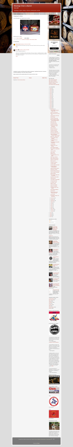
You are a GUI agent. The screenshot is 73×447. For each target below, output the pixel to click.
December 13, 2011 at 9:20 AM (24, 49)
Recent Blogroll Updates (54, 147)
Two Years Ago (53, 144)
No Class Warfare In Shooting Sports (54, 166)
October (52, 199)
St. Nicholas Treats (54, 182)
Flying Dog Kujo (53, 178)
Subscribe (54, 48)
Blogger (38, 443)
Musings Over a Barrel (23, 6)
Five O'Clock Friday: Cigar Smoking (56, 279)
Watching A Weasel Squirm (55, 168)
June (52, 204)
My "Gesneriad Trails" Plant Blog (54, 84)
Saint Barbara (53, 190)
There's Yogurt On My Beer (55, 172)
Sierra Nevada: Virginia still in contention (55, 175)
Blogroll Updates (53, 173)
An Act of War (53, 194)
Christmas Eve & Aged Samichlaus (54, 126)
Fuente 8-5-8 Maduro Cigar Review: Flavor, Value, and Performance (55, 228)
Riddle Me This (53, 153)
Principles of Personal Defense (54, 342)
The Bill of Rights (53, 163)
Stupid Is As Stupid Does (54, 159)
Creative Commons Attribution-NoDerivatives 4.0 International (41, 439)
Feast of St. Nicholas (54, 184)
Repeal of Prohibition (54, 186)
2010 (51, 212)
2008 (51, 215)
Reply (17, 46)
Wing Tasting (53, 152)
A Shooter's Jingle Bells (54, 131)
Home (30, 77)
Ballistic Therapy (53, 183)
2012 (51, 106)
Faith (50, 303)
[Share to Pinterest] (28, 38)
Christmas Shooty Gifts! (54, 118)
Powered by (51, 51)
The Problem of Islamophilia (55, 179)
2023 (51, 92)
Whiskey (50, 308)
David (17, 49)
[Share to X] (26, 38)
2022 (51, 93)
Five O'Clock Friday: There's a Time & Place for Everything (56, 284)
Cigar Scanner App (56, 289)
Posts (51, 220)
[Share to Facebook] (27, 38)
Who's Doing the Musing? (53, 79)
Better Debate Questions (54, 158)
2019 (51, 97)
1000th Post (51, 235)
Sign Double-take (53, 121)
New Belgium (27, 39)
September (52, 200)
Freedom (50, 304)
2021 (51, 94)
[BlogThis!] (25, 38)
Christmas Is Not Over (54, 124)
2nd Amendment (51, 298)
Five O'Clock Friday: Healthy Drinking (56, 273)
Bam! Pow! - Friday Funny (55, 136)
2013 (51, 105)
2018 (51, 98)
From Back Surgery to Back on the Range (56, 265)
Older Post (44, 77)
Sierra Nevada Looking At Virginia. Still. (55, 110)
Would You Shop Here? (54, 112)
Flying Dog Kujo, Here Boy (55, 115)
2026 (51, 88)
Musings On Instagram (52, 83)
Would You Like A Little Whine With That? (54, 192)
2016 (51, 101)
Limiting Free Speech (54, 162)
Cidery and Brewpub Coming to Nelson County (55, 135)
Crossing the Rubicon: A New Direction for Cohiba (56, 242)
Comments (52, 222)
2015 (51, 102)
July (51, 203)
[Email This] (24, 38)
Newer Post (15, 77)
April (51, 207)
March (52, 208)
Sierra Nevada (32, 39)
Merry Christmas (53, 127)
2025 (51, 89)
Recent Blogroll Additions (54, 189)
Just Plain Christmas (54, 130)
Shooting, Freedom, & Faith (53, 82)
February (52, 209)
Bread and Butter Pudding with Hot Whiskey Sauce (55, 120)
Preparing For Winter (54, 169)
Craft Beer (23, 39)
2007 (51, 216)
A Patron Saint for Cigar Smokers (55, 249)
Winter (36, 39)
